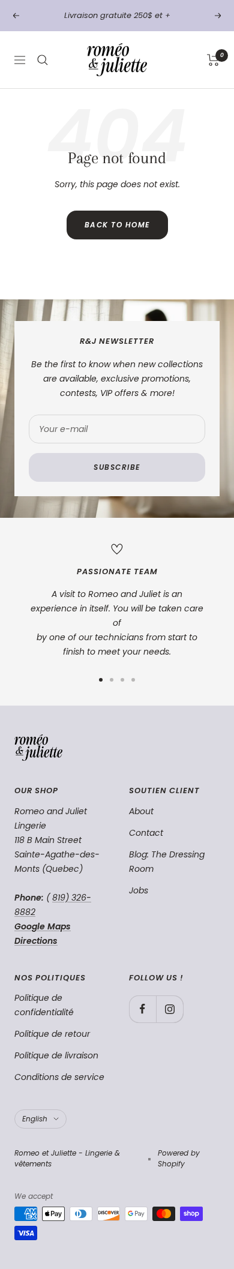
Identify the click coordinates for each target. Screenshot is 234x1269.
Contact (146, 833)
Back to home (117, 225)
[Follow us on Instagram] (169, 1008)
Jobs (138, 890)
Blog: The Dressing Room (167, 861)
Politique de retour (52, 1034)
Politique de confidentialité (44, 1005)
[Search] (42, 60)
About (141, 811)
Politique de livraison (56, 1055)
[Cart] (213, 60)
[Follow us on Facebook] (142, 1008)
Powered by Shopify (179, 1158)
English (34, 1119)
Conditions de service (59, 1077)
